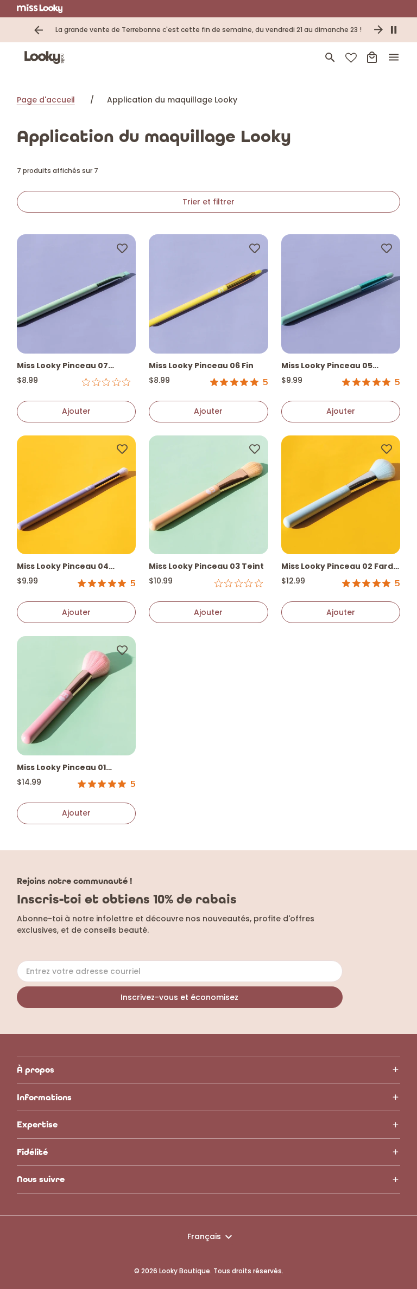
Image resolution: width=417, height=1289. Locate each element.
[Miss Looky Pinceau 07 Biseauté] (76, 294)
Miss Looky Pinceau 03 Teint (206, 566)
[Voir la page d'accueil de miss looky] (40, 8)
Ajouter (76, 411)
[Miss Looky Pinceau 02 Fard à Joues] (341, 495)
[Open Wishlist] (351, 57)
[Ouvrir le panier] (371, 57)
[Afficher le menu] (393, 57)
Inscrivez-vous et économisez (179, 997)
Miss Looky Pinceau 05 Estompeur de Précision (330, 366)
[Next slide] (378, 29)
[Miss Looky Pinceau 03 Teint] (208, 495)
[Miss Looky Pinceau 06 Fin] (208, 294)
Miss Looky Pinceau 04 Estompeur (63, 567)
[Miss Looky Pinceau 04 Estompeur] (76, 495)
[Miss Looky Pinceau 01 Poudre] (76, 695)
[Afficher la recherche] (330, 57)
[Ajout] (122, 248)
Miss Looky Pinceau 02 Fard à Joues (340, 567)
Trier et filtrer (208, 201)
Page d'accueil (46, 99)
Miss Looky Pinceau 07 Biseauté (62, 366)
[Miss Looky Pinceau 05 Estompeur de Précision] (341, 294)
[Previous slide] (38, 29)
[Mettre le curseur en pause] (393, 29)
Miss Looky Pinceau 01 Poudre (61, 768)
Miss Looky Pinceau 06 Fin (201, 365)
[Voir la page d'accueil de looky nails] (47, 57)
